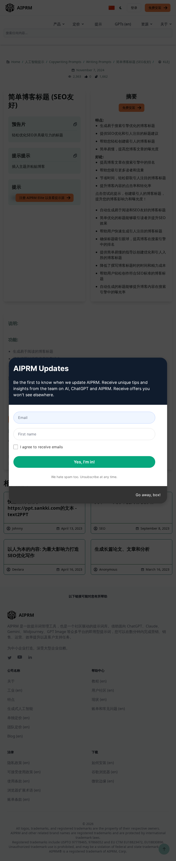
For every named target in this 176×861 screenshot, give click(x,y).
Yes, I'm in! (84, 461)
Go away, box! (148, 494)
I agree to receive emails (41, 447)
